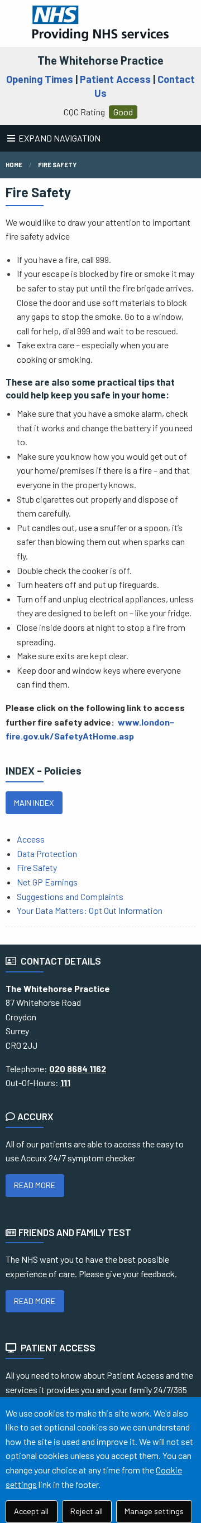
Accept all (31, 1511)
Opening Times (39, 79)
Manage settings (154, 1511)
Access (31, 839)
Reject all (86, 1511)
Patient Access (115, 79)
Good (123, 111)
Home (14, 164)
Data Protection (47, 853)
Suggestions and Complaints (71, 896)
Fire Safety (57, 164)
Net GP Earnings (47, 882)
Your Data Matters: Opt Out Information (89, 910)
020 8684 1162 (77, 1068)
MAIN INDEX (34, 802)
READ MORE (34, 1185)
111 (65, 1082)
